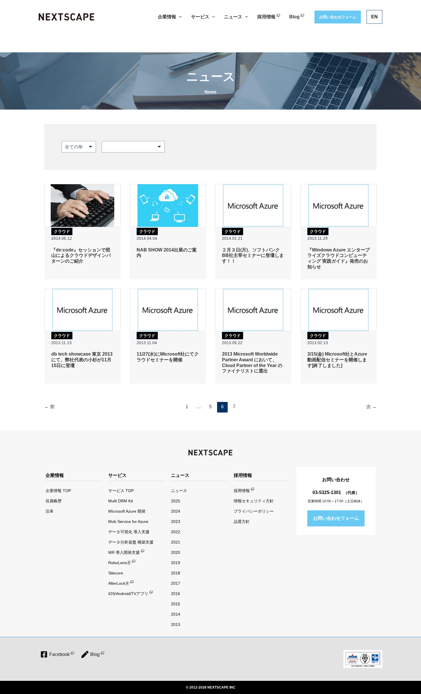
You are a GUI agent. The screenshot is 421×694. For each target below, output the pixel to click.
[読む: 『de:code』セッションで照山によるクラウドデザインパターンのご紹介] (82, 205)
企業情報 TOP (58, 490)
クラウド (62, 231)
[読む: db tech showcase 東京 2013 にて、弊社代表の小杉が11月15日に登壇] (82, 309)
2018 (175, 573)
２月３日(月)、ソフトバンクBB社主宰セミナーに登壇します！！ (253, 255)
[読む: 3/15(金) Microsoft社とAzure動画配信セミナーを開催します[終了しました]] (338, 309)
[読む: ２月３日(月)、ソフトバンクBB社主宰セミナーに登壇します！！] (253, 205)
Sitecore (115, 573)
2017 (175, 583)
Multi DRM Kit (120, 501)
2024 (175, 511)
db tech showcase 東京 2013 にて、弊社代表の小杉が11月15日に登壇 (82, 360)
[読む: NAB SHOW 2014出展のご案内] (168, 205)
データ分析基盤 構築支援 (131, 542)
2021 (175, 542)
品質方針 (242, 521)
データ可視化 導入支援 (128, 532)
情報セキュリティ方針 (254, 501)
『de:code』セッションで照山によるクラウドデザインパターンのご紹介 (81, 255)
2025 (175, 501)
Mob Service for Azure (128, 521)
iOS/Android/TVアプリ (128, 593)
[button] (179, 17)
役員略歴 (54, 501)
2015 (175, 604)
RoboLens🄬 (119, 562)
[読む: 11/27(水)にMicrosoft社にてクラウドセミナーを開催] (168, 309)
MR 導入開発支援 (124, 552)
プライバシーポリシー (254, 511)
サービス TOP (121, 490)
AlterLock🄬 (118, 583)
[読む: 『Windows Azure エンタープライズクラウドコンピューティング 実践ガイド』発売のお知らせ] (338, 205)
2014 (175, 614)
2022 (175, 532)
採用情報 (242, 490)
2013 (175, 624)
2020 (175, 552)
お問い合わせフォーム (336, 518)
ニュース (179, 490)
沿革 (50, 511)
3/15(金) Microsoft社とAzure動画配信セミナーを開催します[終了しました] (337, 360)
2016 (175, 593)
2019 (175, 562)
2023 (175, 521)
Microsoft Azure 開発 (126, 511)
